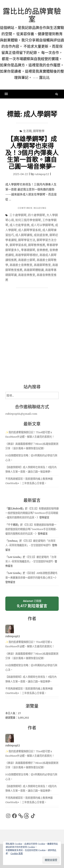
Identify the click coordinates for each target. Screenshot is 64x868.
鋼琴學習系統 (18, 245)
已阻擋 (32, 605)
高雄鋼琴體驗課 (34, 269)
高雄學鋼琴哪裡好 (26, 254)
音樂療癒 (42, 250)
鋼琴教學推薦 (36, 245)
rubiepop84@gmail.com (21, 413)
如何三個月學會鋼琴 (28, 220)
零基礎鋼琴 (28, 250)
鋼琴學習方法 (26, 240)
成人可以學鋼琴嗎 (42, 225)
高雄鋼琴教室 (42, 264)
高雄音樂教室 (26, 274)
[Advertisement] (32, 337)
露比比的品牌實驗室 (32, 15)
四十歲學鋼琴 (36, 215)
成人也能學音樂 (20, 225)
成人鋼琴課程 (23, 235)
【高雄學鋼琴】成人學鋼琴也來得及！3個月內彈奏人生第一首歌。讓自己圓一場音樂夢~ (32, 152)
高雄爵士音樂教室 (21, 264)
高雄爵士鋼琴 (26, 259)
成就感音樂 (41, 235)
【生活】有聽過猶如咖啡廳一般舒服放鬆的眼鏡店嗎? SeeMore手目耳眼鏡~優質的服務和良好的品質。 (32, 513)
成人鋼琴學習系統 (29, 230)
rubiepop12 (42, 174)
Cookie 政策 (16, 853)
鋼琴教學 (38, 131)
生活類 (27, 131)
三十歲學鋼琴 (17, 215)
